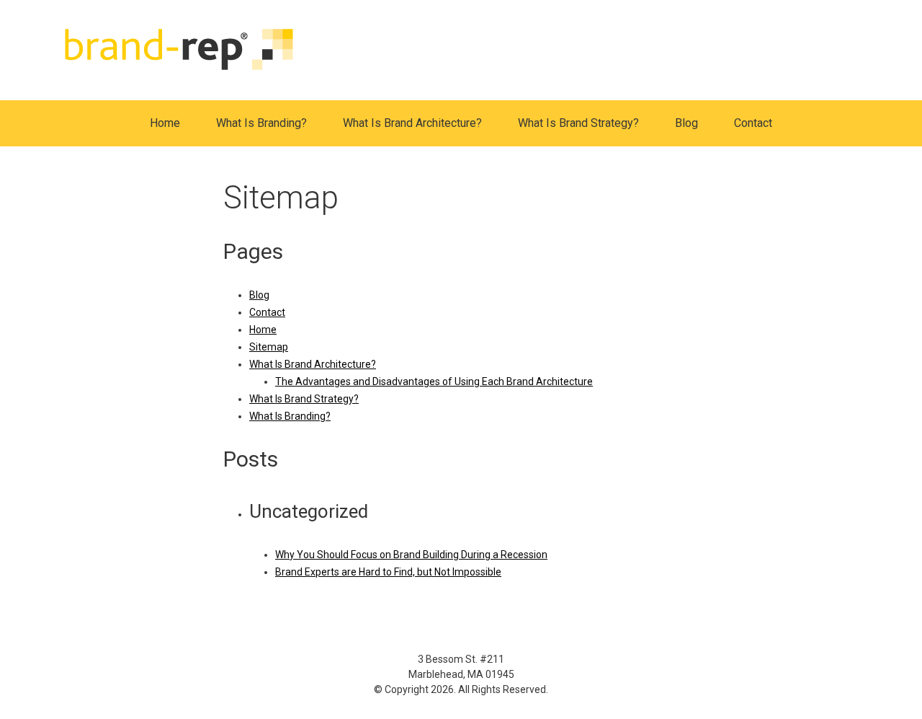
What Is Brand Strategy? (578, 123)
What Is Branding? (261, 123)
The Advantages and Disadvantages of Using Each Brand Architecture (434, 381)
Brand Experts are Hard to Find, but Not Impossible (388, 572)
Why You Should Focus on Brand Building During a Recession (411, 554)
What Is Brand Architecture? (412, 123)
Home (165, 123)
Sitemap (268, 347)
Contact (753, 123)
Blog (686, 123)
